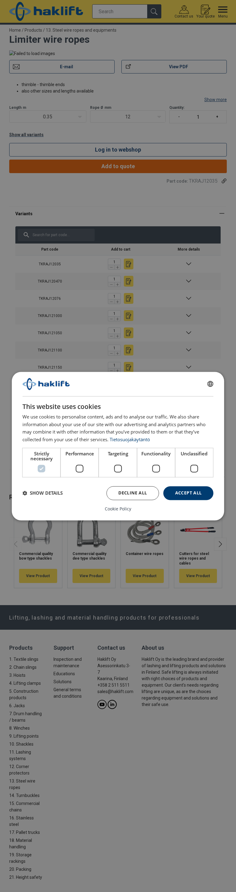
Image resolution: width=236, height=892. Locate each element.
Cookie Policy (118, 509)
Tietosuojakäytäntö (130, 439)
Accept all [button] (188, 493)
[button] (42, 493)
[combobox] (210, 384)
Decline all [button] (132, 493)
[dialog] (118, 446)
